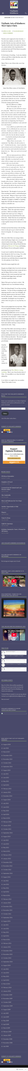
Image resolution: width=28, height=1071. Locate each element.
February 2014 (7, 822)
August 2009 (7, 1009)
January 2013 (7, 858)
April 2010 (6, 980)
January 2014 (7, 825)
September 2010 (8, 961)
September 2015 (8, 766)
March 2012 (6, 895)
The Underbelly (6, 495)
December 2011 (7, 906)
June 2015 (6, 777)
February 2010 (7, 987)
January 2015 (7, 792)
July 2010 (6, 969)
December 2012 (7, 862)
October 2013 (7, 829)
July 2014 (6, 803)
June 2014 (6, 807)
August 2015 (7, 770)
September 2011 (8, 917)
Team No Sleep (5, 518)
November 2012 (7, 866)
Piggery (3, 512)
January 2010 (7, 991)
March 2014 (6, 818)
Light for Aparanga (7, 523)
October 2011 (7, 914)
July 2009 (6, 1013)
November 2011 (7, 910)
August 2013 (7, 836)
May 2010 (6, 976)
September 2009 (8, 1006)
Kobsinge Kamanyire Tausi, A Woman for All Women (13, 530)
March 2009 (6, 1028)
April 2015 (6, 785)
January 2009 (7, 1035)
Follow (5, 413)
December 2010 (7, 950)
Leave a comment (8, 33)
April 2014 (6, 814)
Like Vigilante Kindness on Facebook (13, 543)
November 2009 (7, 998)
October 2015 (7, 763)
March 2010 (6, 984)
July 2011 (6, 925)
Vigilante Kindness (14, 12)
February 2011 (7, 943)
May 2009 (6, 1020)
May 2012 (6, 888)
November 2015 (7, 759)
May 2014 (6, 810)
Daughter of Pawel (6, 482)
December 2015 (7, 755)
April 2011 (6, 936)
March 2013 (6, 851)
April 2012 (6, 892)
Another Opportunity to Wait (9, 506)
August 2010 (7, 965)
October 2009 (7, 1002)
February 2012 (7, 899)
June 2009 (6, 1017)
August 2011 (7, 921)
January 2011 (7, 947)
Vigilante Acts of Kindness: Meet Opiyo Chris (13, 24)
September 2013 (8, 833)
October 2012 (7, 869)
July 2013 (6, 840)
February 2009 (7, 1031)
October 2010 (7, 958)
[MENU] (2, 13)
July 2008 (6, 1046)
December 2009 (7, 995)
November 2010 (7, 954)
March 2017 (6, 752)
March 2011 (6, 939)
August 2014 (7, 799)
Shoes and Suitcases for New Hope (11, 501)
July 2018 (6, 748)
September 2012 (8, 873)
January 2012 (7, 903)
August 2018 (7, 744)
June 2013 (6, 844)
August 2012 (7, 877)
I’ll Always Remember (7, 476)
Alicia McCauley (19, 31)
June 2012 (6, 884)
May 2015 (6, 781)
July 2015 (6, 774)
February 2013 (7, 855)
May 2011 (6, 932)
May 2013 (6, 847)
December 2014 (7, 796)
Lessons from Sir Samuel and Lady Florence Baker (11, 488)
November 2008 (7, 1043)
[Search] (24, 13)
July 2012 (6, 881)
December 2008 (7, 1039)
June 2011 (6, 928)
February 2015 (7, 788)
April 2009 (6, 1024)
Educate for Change (13, 246)
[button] (10, 612)
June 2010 (6, 973)
